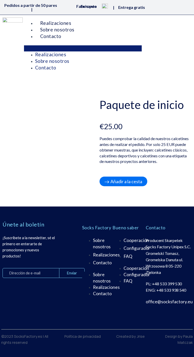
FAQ (128, 256)
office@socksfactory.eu (169, 301)
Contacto (50, 36)
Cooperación (136, 240)
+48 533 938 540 (171, 290)
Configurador (137, 248)
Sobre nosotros (57, 29)
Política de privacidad (82, 336)
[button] (83, 48)
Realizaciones (55, 23)
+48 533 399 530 (167, 283)
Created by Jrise (130, 336)
